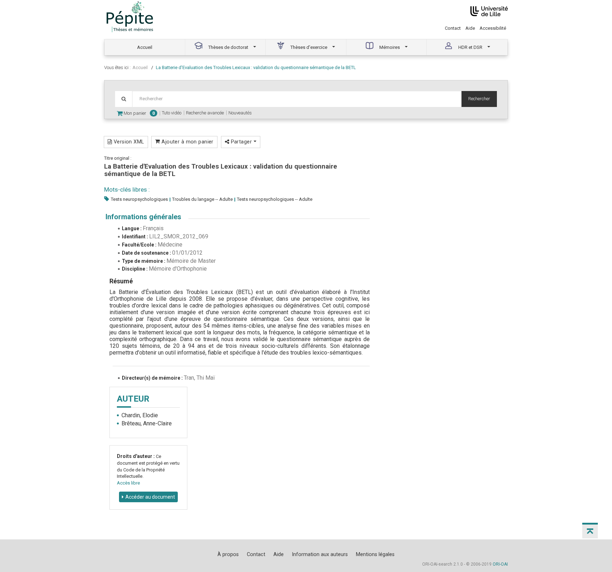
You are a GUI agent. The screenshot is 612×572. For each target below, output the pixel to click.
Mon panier (139, 113)
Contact (453, 28)
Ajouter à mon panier (187, 141)
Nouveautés (240, 113)
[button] (590, 530)
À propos (228, 554)
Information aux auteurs (320, 554)
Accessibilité (493, 28)
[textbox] (296, 99)
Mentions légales (375, 554)
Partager (241, 141)
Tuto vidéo (171, 113)
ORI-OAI (500, 564)
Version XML (128, 141)
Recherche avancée (205, 113)
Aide (470, 28)
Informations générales (143, 216)
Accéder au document (150, 496)
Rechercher (479, 98)
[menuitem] (144, 47)
